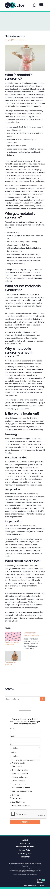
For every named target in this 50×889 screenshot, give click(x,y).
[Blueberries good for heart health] (13, 636)
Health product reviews (21, 805)
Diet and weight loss (20, 770)
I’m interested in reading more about (25, 760)
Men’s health (17, 766)
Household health (19, 784)
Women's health (18, 763)
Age (11, 744)
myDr (9, 40)
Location (13, 752)
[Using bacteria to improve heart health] (33, 641)
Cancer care (16, 798)
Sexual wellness (18, 780)
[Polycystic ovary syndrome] (13, 656)
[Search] (42, 698)
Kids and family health (21, 788)
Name (12, 728)
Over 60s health (18, 802)
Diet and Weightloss (19, 40)
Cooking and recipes (20, 777)
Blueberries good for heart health (12, 643)
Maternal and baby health (22, 791)
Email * (13, 736)
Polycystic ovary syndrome (10, 663)
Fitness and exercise (20, 773)
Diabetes (15, 795)
